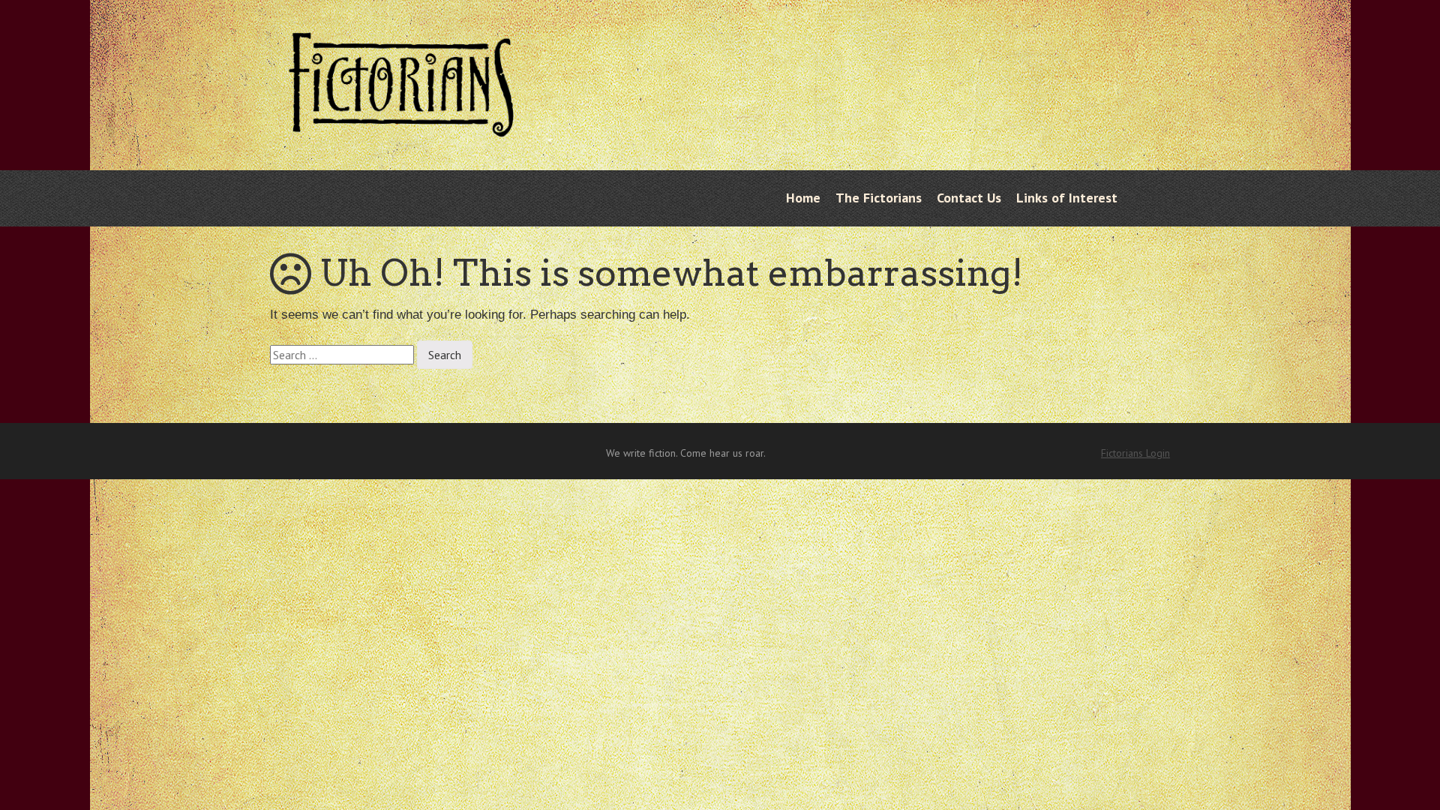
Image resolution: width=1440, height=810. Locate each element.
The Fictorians (879, 197)
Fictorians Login (1135, 453)
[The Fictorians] (401, 125)
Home (803, 197)
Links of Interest (1067, 197)
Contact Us (969, 197)
